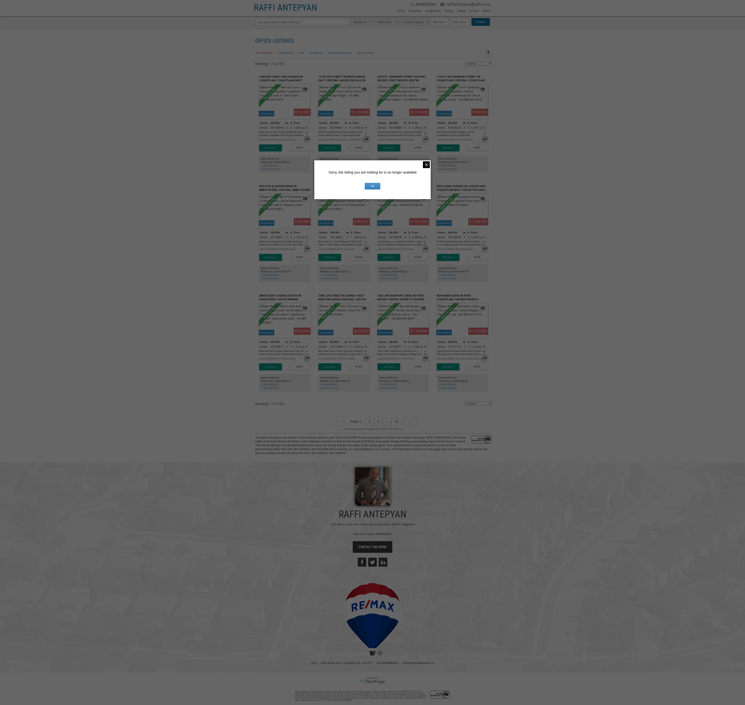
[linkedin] (383, 562)
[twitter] (372, 562)
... (387, 421)
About (486, 11)
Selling (461, 11)
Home (401, 10)
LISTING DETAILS (270, 147)
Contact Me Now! (372, 547)
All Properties (264, 53)
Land (301, 53)
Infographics (433, 11)
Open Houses (365, 53)
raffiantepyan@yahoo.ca (418, 663)
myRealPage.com (373, 682)
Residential (316, 53)
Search (481, 21)
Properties (415, 11)
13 (396, 421)
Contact (474, 10)
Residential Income (340, 53)
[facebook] (362, 562)
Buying (449, 11)
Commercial (285, 53)
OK (372, 186)
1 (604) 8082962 (269, 165)
